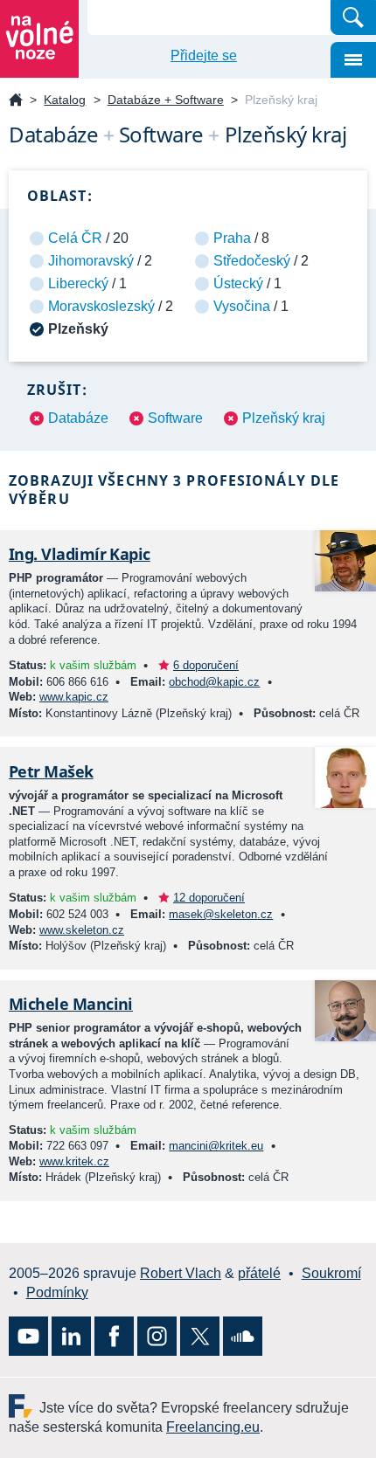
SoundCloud (242, 1336)
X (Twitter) (199, 1336)
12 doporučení (209, 897)
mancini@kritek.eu (216, 1145)
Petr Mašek (51, 771)
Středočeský (251, 260)
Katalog (65, 100)
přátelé (259, 1273)
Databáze (78, 418)
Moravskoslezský (101, 306)
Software (175, 418)
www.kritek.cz (74, 1161)
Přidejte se (204, 55)
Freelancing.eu (24, 1406)
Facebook (114, 1336)
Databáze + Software (166, 100)
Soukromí (331, 1273)
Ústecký (238, 283)
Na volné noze (16, 101)
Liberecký (78, 283)
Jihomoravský (91, 260)
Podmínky (57, 1292)
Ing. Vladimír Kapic (79, 553)
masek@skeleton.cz (221, 914)
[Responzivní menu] (353, 60)
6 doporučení (206, 665)
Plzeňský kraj (283, 418)
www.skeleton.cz (81, 929)
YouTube (28, 1336)
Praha (232, 238)
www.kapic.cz (73, 696)
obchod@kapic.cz (214, 681)
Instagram (157, 1336)
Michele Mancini (71, 1003)
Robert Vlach (180, 1273)
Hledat (353, 17)
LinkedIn (71, 1336)
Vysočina (241, 306)
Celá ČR (75, 238)
